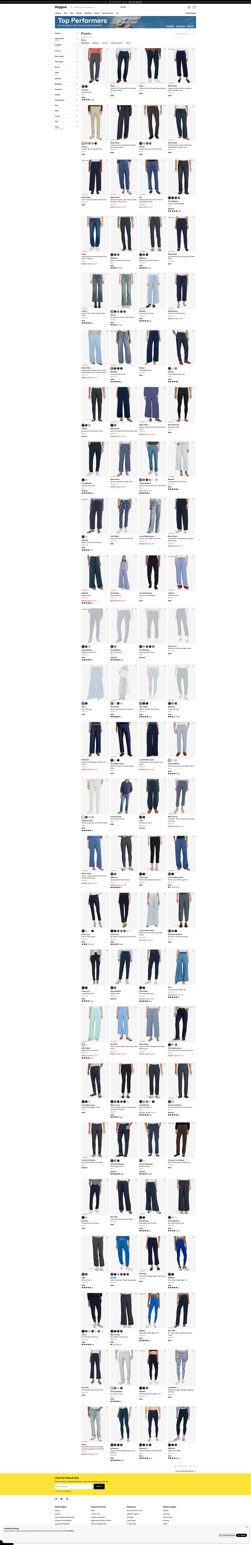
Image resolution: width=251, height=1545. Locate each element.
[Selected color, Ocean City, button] (169, 760)
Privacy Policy (69, 1531)
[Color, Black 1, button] (118, 1160)
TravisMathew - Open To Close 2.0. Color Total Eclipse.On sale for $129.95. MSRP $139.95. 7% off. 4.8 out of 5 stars (153, 1090)
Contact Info (95, 1514)
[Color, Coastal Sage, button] (86, 143)
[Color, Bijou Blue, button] (98, 1331)
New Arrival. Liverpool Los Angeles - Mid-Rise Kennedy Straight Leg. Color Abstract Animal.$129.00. (182, 1148)
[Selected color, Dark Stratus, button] (83, 86)
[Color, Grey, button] (179, 197)
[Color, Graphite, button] (86, 425)
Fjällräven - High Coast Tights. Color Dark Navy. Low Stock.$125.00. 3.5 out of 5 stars (182, 1434)
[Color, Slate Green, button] (121, 1331)
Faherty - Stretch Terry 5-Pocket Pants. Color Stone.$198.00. (95, 129)
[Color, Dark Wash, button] (121, 368)
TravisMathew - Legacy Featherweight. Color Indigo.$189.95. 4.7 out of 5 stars (182, 185)
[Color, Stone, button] (86, 931)
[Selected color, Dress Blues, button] (112, 646)
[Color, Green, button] (172, 703)
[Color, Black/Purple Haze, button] (143, 1388)
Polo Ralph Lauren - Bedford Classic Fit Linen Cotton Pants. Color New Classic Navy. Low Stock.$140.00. (124, 748)
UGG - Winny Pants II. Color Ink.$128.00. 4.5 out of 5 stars (95, 1262)
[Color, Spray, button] (153, 479)
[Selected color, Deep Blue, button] (83, 646)
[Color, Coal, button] (115, 1388)
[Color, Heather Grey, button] (118, 1274)
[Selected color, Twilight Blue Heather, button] (112, 1444)
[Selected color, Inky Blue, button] (169, 874)
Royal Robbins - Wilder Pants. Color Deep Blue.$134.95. (124, 975)
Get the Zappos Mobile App (65, 1517)
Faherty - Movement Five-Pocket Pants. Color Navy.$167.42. (95, 411)
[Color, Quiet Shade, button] (147, 1101)
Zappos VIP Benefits (62, 1524)
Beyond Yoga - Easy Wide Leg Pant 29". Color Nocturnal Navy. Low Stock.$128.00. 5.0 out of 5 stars (153, 1205)
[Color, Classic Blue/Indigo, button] (147, 1388)
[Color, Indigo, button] (124, 1274)
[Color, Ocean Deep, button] (147, 479)
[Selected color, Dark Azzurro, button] (140, 479)
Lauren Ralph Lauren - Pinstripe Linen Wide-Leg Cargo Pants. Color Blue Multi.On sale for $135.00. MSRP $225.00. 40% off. (153, 918)
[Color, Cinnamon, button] (86, 1331)
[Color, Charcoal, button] (115, 368)
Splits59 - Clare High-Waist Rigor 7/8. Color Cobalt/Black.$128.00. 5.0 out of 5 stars (182, 1262)
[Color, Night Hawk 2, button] (118, 703)
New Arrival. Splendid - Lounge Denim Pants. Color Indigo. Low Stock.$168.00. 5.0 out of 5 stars (124, 356)
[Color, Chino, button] (127, 1101)
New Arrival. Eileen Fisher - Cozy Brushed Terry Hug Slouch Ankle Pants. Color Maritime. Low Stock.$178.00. (182, 242)
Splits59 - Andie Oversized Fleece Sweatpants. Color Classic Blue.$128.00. (124, 1262)
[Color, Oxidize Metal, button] (150, 479)
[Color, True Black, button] (143, 1217)
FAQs (93, 1510)
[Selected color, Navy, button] (140, 143)
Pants (104, 43)
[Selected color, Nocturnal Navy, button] (140, 1217)
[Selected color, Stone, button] (83, 143)
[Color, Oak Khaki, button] (86, 1217)
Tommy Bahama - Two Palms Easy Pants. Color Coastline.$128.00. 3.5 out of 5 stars (182, 1205)
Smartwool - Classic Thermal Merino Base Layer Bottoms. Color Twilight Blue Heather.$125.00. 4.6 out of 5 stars (124, 1434)
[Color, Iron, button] (92, 143)
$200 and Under (116, 43)
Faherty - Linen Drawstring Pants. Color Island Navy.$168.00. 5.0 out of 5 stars (182, 356)
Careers (58, 1514)
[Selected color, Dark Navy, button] (112, 254)
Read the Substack (135, 2)
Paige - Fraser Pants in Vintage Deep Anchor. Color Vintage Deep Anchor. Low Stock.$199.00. (153, 74)
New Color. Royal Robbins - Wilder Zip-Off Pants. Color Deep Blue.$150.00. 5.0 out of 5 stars (95, 634)
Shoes (165, 1524)
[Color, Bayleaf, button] (115, 425)
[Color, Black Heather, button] (143, 817)
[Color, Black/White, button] (172, 1274)
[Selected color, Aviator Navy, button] (83, 1101)
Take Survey (131, 1520)
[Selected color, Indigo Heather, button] (140, 817)
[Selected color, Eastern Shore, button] (112, 311)
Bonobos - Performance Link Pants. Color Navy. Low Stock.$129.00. (95, 1205)
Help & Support (191, 13)
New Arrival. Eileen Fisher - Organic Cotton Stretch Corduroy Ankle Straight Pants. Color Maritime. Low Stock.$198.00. (182, 74)
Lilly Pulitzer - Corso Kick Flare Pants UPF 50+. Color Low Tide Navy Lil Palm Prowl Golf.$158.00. (124, 524)
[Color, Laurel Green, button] (118, 254)
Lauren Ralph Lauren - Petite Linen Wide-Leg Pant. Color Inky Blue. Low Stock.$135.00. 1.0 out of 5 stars (182, 862)
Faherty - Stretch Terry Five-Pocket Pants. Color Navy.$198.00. (153, 129)
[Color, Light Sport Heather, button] (89, 1101)
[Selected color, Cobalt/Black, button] (169, 1274)
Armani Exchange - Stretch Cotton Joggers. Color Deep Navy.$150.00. (153, 579)
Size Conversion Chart (135, 1510)
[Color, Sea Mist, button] (115, 703)
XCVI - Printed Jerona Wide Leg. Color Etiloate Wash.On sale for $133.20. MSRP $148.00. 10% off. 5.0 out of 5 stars (182, 975)
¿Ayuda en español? (98, 1517)
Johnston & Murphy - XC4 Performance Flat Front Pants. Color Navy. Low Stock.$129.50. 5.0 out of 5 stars (182, 1090)
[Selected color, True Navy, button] (140, 987)
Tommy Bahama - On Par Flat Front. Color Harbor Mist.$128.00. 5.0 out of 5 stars (124, 1376)
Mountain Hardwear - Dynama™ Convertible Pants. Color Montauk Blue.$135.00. (182, 918)
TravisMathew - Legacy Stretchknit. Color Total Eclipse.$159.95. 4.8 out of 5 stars (95, 467)
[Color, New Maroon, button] (92, 1331)
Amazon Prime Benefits (63, 1520)
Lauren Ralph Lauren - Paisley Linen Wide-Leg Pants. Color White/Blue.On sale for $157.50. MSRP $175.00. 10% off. (153, 524)
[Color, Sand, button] (127, 931)
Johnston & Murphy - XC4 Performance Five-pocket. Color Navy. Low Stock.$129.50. (95, 1148)
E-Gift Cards (131, 1524)
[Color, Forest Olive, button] (121, 311)
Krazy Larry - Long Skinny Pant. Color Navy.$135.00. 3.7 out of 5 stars (95, 975)
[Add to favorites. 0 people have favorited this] (107, 49)
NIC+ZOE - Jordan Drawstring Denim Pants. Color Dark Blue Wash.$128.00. (124, 1205)
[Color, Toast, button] (115, 1101)
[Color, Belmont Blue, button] (121, 1388)
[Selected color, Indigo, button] (169, 197)
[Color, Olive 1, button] (121, 1101)
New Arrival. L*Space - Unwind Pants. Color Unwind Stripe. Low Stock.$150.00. (182, 579)
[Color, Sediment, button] (172, 931)
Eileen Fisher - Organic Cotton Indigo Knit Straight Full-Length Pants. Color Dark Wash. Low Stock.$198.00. (124, 129)
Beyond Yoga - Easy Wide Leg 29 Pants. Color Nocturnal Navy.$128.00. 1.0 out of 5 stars (124, 1319)
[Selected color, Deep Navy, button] (140, 1444)
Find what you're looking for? (185, 1471)
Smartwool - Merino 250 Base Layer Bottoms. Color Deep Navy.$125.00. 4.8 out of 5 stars (153, 1434)
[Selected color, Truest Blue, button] (112, 703)
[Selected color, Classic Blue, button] (112, 1274)
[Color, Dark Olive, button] (153, 646)
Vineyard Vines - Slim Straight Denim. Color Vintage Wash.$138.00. (124, 805)
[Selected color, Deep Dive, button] (112, 425)
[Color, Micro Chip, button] (150, 1101)
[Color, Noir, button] (147, 703)
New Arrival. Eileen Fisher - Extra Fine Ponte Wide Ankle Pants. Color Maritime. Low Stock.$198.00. (95, 185)
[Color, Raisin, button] (147, 646)
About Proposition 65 (98, 1524)
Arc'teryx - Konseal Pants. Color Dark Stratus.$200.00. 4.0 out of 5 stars (95, 74)
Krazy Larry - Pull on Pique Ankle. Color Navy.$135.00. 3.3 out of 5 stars (95, 918)
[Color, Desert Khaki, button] (89, 143)
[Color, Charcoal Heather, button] (121, 1444)
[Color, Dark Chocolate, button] (115, 1331)
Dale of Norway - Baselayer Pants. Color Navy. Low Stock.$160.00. (182, 411)
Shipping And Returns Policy (101, 1520)
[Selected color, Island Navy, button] (169, 368)
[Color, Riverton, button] (124, 311)
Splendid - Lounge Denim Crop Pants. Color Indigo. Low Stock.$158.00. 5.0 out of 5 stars (182, 467)
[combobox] (94, 7)
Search (123, 7)
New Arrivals (167, 1517)
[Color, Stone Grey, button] (175, 703)
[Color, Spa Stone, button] (143, 479)
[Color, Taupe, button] (121, 931)
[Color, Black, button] (86, 86)
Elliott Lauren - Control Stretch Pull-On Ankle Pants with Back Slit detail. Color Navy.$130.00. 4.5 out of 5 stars (124, 1090)
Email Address (62, 1486)
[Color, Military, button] (127, 1274)
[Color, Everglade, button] (86, 646)
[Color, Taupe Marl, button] (89, 1331)
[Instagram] (56, 1499)
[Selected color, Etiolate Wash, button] (83, 703)
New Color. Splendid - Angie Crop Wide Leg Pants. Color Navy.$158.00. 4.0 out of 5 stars (95, 524)
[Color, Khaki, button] (89, 817)
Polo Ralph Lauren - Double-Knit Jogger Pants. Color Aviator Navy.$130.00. (95, 1090)
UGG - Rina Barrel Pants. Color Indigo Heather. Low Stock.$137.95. (153, 805)
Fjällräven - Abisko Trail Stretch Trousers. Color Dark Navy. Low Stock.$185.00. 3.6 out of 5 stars (153, 242)
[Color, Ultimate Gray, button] (92, 817)
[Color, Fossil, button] (89, 425)
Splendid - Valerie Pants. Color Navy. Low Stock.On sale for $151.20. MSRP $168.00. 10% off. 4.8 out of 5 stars (95, 579)
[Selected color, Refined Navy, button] (169, 1044)
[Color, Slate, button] (150, 143)
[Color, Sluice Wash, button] (86, 703)
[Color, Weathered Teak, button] (86, 479)
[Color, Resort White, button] (86, 1044)
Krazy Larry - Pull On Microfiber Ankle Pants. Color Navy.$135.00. (153, 862)
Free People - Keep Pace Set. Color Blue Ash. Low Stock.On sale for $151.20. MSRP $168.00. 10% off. (124, 579)
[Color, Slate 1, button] (147, 143)
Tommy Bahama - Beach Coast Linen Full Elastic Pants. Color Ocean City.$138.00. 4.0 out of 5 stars (182, 748)
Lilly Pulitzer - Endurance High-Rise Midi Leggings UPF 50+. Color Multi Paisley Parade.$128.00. (182, 1376)
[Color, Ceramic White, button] (172, 1044)
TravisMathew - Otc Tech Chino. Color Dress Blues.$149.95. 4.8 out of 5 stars (124, 634)
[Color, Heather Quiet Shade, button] (115, 646)
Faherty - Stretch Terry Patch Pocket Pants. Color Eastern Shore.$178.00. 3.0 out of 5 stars (124, 299)
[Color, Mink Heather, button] (115, 1444)
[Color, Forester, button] (86, 1274)
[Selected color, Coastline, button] (169, 1217)
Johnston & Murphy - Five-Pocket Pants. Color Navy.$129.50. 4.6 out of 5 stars (124, 1148)
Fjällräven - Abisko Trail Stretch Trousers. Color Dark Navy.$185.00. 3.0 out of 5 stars (124, 242)
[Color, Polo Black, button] (118, 760)
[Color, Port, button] (175, 1444)
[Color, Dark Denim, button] (175, 197)
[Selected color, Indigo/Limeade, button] (140, 1388)
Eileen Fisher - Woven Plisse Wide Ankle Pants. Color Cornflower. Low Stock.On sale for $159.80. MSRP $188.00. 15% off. (124, 467)
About (57, 1510)
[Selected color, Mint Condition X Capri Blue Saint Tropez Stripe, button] (83, 1044)
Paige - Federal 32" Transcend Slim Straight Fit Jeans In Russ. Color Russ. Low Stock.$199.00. (124, 74)
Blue (127, 43)
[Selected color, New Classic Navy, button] (112, 760)
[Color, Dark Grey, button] (115, 254)
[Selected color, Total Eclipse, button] (83, 479)
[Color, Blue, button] (124, 931)
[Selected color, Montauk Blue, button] (169, 931)
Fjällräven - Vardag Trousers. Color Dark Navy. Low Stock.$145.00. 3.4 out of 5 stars (182, 691)
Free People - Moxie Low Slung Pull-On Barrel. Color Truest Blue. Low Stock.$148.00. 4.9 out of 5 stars (124, 691)
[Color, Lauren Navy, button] (172, 874)
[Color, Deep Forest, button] (143, 254)
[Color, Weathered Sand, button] (172, 368)
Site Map (130, 1517)
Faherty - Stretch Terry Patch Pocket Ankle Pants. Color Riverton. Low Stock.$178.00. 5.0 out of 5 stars (95, 299)
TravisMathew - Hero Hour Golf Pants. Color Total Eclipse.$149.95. (153, 634)
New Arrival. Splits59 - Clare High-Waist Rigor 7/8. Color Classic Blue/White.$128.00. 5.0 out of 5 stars (153, 1319)
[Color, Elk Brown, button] (118, 311)
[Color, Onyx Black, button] (115, 311)
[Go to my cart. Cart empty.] (194, 7)
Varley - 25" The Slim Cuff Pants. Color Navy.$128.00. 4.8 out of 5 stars (95, 1319)
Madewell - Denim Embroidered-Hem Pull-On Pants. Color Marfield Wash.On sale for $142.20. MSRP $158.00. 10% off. (95, 748)
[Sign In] (189, 7)
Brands (165, 1510)
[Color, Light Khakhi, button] (89, 646)
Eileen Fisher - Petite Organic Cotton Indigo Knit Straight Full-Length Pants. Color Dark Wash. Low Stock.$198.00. (182, 129)
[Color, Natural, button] (172, 1217)
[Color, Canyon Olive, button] (175, 368)
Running (166, 1520)
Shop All (190, 26)
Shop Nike (170, 26)
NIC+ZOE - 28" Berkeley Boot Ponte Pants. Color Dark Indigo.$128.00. (95, 1376)
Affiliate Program (133, 1514)
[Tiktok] (61, 1499)
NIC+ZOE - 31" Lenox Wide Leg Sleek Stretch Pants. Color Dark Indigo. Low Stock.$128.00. (182, 1319)
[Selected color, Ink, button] (83, 1274)
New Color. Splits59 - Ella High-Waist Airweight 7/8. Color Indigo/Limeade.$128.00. (153, 1376)
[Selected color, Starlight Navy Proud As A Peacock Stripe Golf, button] (140, 703)
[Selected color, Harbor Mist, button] (112, 1388)
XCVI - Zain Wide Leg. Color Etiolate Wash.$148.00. (95, 691)
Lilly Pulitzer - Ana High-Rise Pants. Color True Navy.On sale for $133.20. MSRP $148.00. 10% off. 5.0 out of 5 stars (153, 975)
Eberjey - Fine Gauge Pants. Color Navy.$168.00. (153, 356)
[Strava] (67, 1499)
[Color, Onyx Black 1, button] (95, 143)
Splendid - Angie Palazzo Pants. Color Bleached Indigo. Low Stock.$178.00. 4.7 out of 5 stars (153, 299)
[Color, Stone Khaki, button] (156, 479)
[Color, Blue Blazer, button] (86, 817)
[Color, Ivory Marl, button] (95, 1331)
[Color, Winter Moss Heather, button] (147, 1444)
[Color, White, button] (86, 536)
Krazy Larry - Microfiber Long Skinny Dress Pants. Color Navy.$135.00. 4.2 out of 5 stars (124, 918)
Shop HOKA (180, 26)
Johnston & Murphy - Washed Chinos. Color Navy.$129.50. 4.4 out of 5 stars (153, 1148)
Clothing (94, 43)
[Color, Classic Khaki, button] (175, 1044)
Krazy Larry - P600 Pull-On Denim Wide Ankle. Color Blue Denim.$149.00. (182, 634)
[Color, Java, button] (118, 368)
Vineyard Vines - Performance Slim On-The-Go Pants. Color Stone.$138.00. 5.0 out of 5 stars (95, 805)
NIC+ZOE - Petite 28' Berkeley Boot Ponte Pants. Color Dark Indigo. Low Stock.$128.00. (153, 1262)
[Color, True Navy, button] (143, 703)
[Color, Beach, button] (175, 760)
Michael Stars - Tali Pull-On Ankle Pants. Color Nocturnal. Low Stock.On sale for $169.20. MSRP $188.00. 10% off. (182, 299)
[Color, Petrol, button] (118, 1101)
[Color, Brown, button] (115, 931)
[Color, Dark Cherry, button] (121, 1274)
